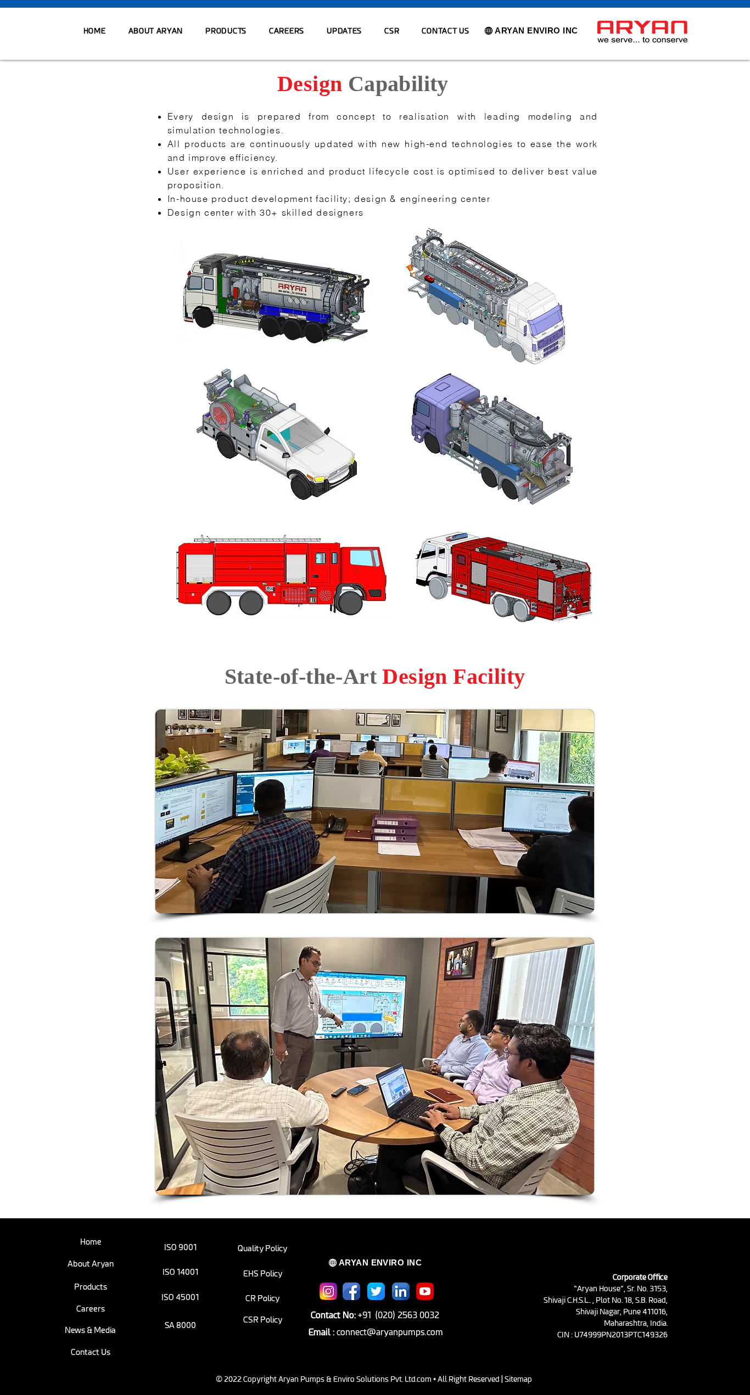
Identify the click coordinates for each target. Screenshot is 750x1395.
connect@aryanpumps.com (390, 1332)
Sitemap (518, 1379)
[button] (226, 30)
